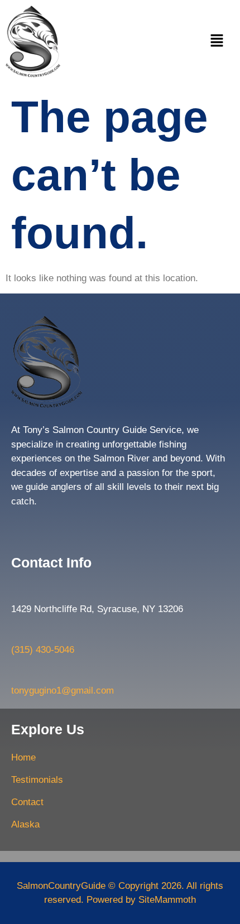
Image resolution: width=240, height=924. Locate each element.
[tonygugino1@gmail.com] (16, 673)
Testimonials (37, 779)
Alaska (25, 824)
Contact (27, 802)
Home (23, 757)
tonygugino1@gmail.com (62, 690)
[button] (216, 42)
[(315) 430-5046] (16, 632)
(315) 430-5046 (42, 649)
